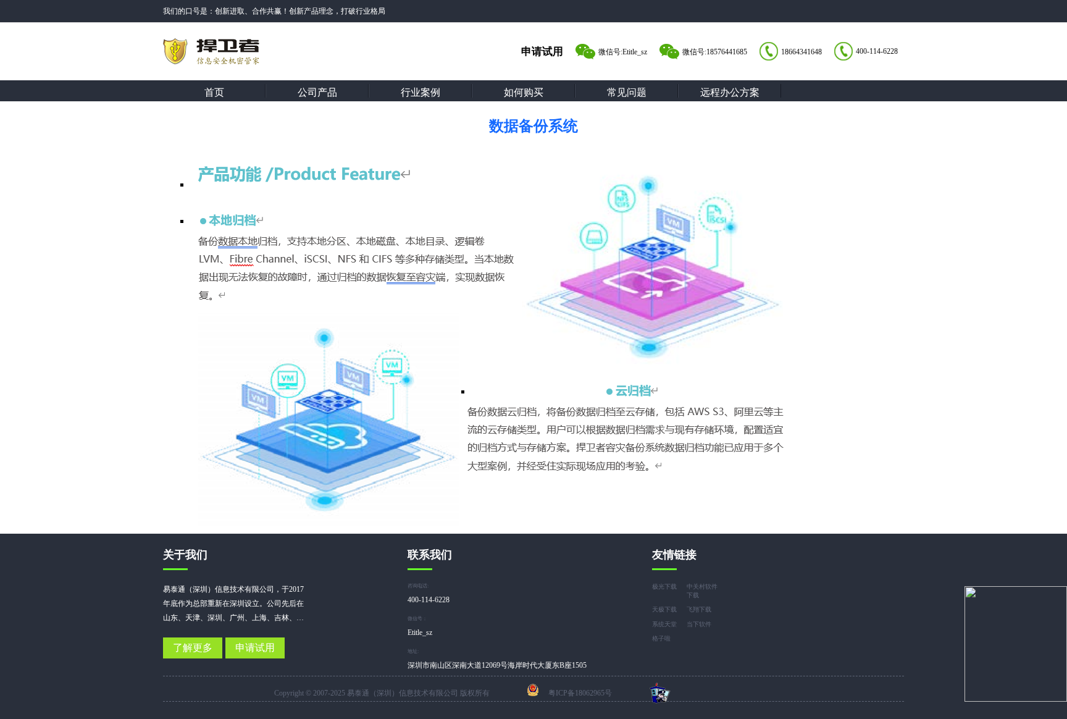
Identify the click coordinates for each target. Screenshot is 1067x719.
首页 (214, 92)
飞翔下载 (699, 609)
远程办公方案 (729, 92)
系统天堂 (664, 624)
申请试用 (255, 647)
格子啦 (661, 638)
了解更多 (192, 647)
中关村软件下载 (702, 591)
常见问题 (626, 92)
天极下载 (664, 609)
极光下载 (664, 586)
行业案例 (420, 92)
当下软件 (699, 624)
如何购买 (523, 92)
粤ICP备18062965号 (580, 693)
